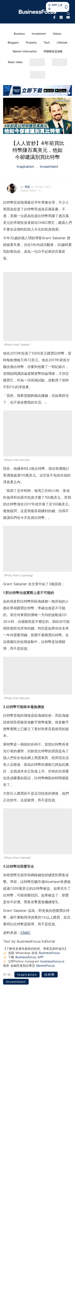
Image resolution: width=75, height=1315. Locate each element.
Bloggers (13, 42)
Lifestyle (62, 42)
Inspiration (26, 167)
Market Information (25, 51)
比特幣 (49, 974)
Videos (57, 33)
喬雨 (28, 186)
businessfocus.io (52, 961)
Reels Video (15, 62)
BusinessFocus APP (29, 957)
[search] (68, 13)
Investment (39, 33)
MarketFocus (45, 965)
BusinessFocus (49, 953)
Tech (47, 42)
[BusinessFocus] (37, 11)
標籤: (8, 974)
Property (31, 42)
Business (19, 33)
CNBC (25, 933)
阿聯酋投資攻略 (53, 51)
